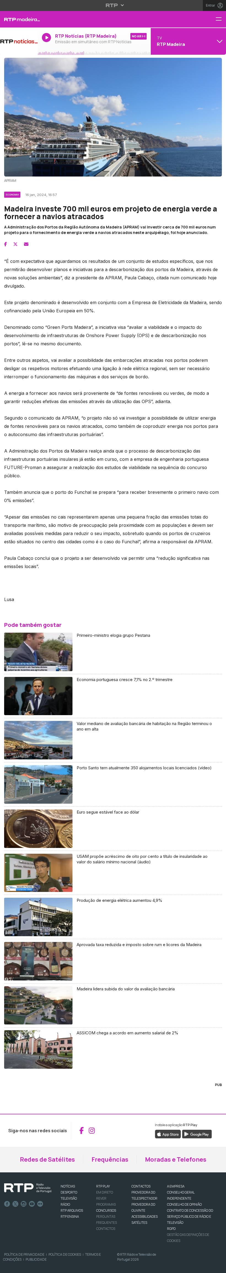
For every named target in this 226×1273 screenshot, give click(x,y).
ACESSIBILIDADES (144, 1216)
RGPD (171, 1228)
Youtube (32, 1204)
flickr (40, 1204)
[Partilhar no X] (15, 244)
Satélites (139, 1222)
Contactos (105, 1228)
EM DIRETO (104, 1192)
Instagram (24, 1204)
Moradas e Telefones (175, 1159)
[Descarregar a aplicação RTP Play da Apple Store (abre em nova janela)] (168, 1134)
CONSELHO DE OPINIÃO (184, 1204)
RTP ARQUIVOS (72, 1210)
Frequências (110, 1159)
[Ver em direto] (19, 41)
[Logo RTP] (28, 1188)
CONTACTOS (140, 1186)
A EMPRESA (175, 1186)
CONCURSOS (106, 1210)
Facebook (7, 1204)
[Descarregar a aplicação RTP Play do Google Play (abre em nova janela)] (197, 1134)
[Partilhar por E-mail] (26, 244)
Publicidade (36, 1259)
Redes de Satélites (47, 1159)
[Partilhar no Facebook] (5, 244)
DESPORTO (69, 1192)
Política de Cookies (65, 1254)
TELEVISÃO (69, 1198)
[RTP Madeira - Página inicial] (19, 19)
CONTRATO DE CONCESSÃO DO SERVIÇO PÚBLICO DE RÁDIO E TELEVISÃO (190, 1216)
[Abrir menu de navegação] (221, 19)
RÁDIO (65, 1204)
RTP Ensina (70, 1216)
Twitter (15, 1204)
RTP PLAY (103, 1186)
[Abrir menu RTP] (113, 5)
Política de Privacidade (24, 1254)
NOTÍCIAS (68, 1186)
